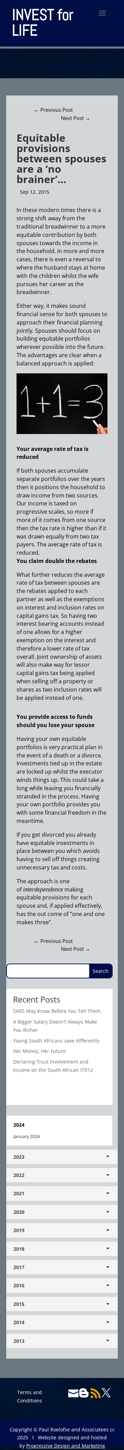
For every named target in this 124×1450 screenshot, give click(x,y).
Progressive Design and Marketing (65, 1445)
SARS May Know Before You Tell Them (57, 1011)
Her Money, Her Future (39, 1051)
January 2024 (26, 1136)
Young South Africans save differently (56, 1040)
